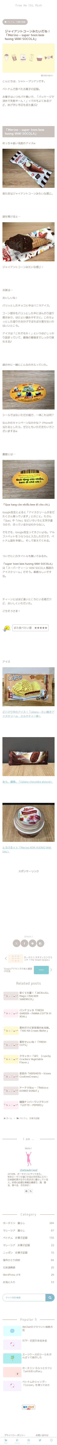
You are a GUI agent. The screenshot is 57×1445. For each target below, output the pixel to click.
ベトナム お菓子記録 (16, 22)
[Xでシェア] (16, 943)
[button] (40, 943)
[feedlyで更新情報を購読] (26, 1191)
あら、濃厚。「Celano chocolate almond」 (27, 781)
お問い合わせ (42, 1435)
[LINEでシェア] (32, 943)
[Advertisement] (28, 902)
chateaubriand (28, 1170)
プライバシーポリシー (15, 1435)
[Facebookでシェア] (24, 943)
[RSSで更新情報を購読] (31, 1191)
